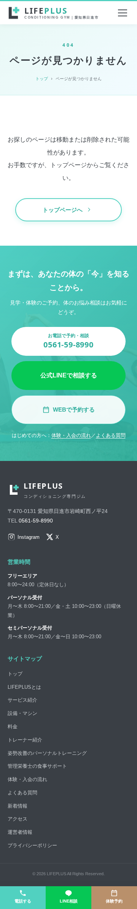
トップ (41, 78)
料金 (13, 726)
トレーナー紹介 (25, 740)
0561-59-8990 (36, 521)
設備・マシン (22, 713)
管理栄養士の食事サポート (37, 766)
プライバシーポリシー (32, 845)
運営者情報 (20, 832)
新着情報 (17, 806)
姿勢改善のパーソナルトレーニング (47, 753)
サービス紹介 (22, 700)
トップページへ (63, 210)
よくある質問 (111, 435)
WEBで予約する (74, 409)
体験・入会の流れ (71, 435)
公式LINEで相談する (68, 375)
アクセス (17, 819)
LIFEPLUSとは (24, 687)
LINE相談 (69, 901)
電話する (22, 901)
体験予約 (114, 901)
